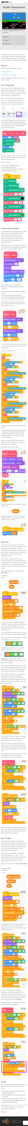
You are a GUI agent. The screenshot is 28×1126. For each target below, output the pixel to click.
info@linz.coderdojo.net (18, 1122)
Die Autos (4, 73)
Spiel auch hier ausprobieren (16, 1105)
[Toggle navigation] (25, 2)
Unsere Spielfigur (6, 71)
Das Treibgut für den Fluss (9, 75)
